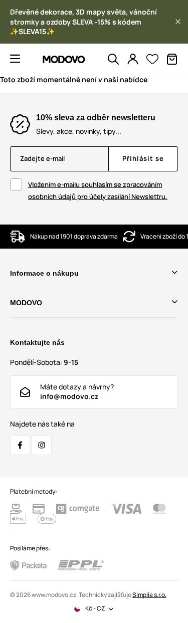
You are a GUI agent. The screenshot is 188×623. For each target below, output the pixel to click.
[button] (178, 22)
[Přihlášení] (133, 59)
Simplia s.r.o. (149, 594)
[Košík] (172, 59)
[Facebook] (20, 445)
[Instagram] (42, 445)
